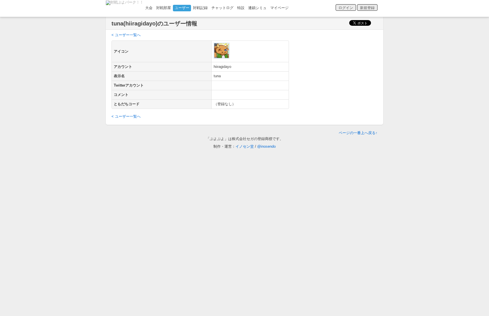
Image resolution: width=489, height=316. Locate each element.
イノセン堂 (244, 146)
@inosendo (266, 146)
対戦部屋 (163, 8)
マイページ (279, 8)
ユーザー (182, 8)
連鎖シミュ (257, 8)
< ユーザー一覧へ (126, 35)
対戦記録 (200, 8)
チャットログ (222, 8)
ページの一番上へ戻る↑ (358, 133)
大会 (149, 8)
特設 (240, 8)
